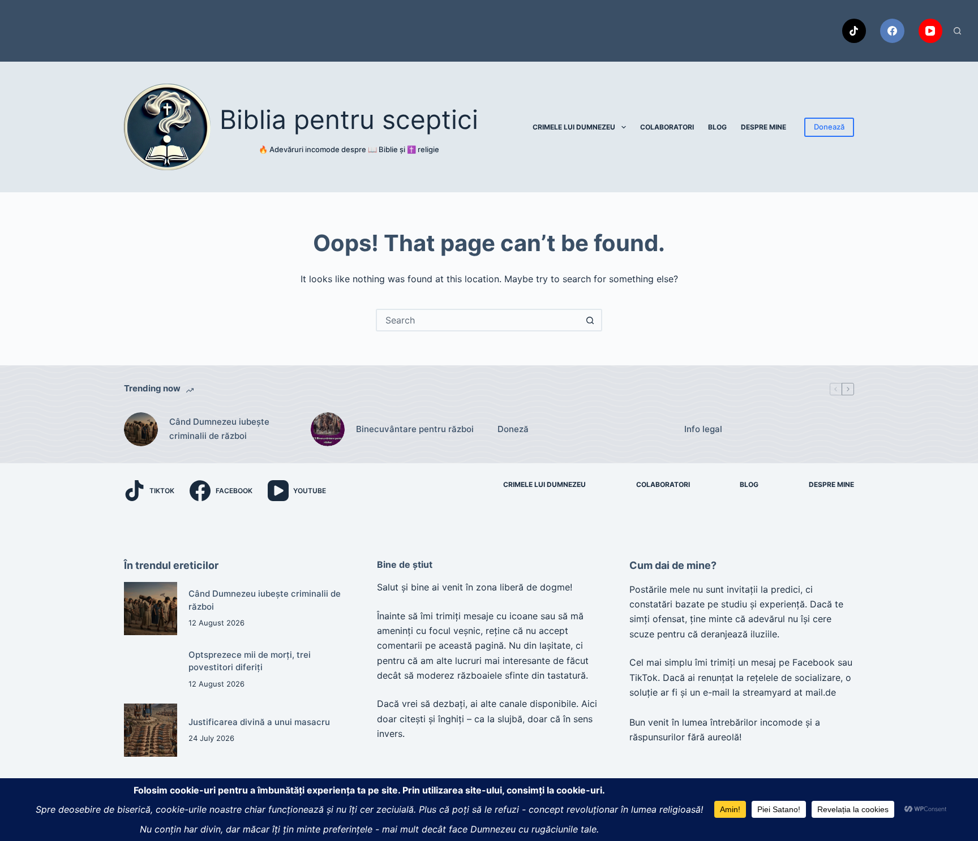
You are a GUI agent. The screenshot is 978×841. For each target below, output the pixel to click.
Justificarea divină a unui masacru (259, 722)
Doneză (513, 429)
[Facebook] (892, 31)
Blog (717, 127)
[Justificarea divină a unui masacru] (150, 730)
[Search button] (589, 320)
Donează (829, 126)
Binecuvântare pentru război (415, 429)
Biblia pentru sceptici (349, 119)
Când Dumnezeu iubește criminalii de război (219, 428)
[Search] (957, 30)
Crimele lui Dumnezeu (574, 127)
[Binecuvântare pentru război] (328, 429)
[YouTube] (931, 31)
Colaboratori (667, 127)
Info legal (703, 429)
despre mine (763, 127)
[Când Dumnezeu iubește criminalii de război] (141, 429)
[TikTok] (854, 31)
